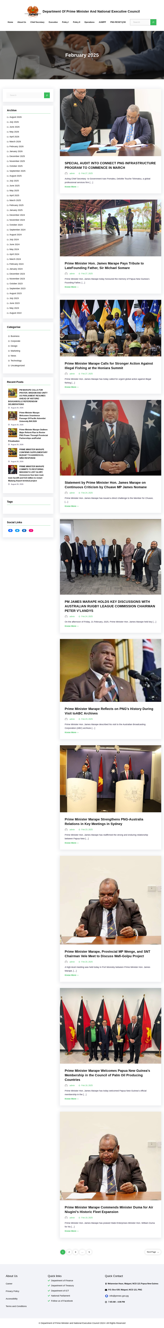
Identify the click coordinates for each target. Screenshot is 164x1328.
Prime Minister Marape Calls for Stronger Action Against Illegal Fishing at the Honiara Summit (109, 366)
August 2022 (15, 313)
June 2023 (14, 303)
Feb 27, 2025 (87, 173)
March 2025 (15, 200)
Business (15, 336)
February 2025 (16, 205)
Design (14, 346)
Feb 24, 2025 (87, 493)
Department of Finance (62, 1280)
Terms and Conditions (16, 1306)
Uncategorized (18, 365)
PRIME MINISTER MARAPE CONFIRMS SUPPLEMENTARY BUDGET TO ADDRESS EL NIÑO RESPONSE (33, 453)
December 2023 (17, 274)
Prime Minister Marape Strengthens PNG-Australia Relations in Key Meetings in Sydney (104, 821)
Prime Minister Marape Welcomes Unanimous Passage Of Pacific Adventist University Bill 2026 (32, 417)
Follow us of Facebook (62, 1301)
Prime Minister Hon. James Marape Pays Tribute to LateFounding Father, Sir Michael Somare (104, 265)
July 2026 (14, 122)
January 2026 (16, 151)
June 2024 (14, 244)
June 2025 (14, 185)
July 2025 (14, 181)
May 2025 (14, 190)
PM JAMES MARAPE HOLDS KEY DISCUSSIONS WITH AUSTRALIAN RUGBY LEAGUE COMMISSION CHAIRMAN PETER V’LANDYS (110, 606)
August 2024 (15, 234)
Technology (16, 360)
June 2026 (14, 127)
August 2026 (15, 117)
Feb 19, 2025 (87, 1085)
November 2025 (17, 161)
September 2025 (17, 171)
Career (9, 1283)
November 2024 (17, 220)
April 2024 (14, 254)
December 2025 (17, 156)
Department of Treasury (62, 1285)
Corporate (15, 341)
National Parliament (60, 1296)
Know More (70, 187)
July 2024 (14, 239)
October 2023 (16, 283)
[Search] (153, 22)
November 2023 (17, 278)
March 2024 (15, 259)
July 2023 (14, 298)
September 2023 (17, 288)
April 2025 (14, 195)
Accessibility (12, 1299)
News (13, 356)
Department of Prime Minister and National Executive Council (91, 11)
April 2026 (14, 136)
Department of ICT (60, 1291)
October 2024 (16, 225)
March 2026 (15, 141)
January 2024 (16, 269)
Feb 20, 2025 (87, 962)
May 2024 (14, 249)
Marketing (15, 351)
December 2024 (17, 215)
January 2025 (16, 210)
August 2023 (15, 293)
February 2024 (16, 264)
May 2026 (14, 132)
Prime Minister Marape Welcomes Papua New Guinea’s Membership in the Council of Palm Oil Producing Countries (107, 1075)
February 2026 (16, 146)
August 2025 (15, 176)
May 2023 (14, 308)
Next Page (153, 1252)
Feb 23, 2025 (87, 719)
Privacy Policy (12, 1291)
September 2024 (17, 230)
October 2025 (16, 166)
